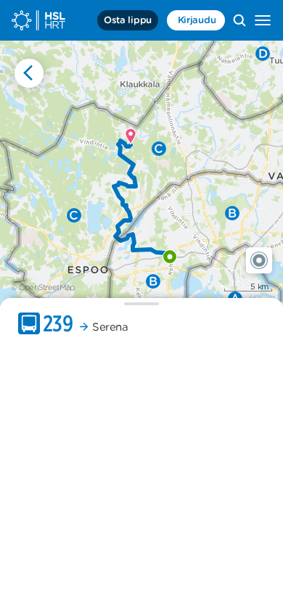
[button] (259, 260)
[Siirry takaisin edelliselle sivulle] (29, 73)
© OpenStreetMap (43, 287)
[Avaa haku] (239, 20)
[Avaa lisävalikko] (262, 20)
